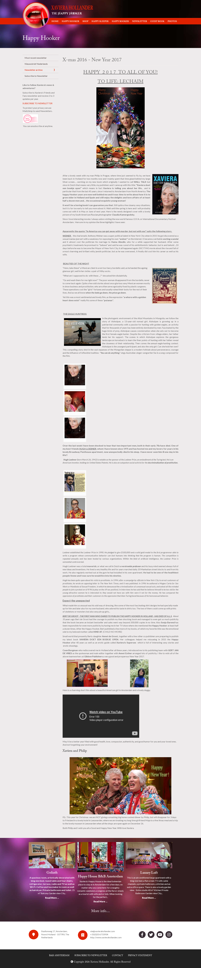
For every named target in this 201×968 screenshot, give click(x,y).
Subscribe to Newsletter (36, 76)
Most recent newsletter (36, 57)
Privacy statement (140, 955)
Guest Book (157, 21)
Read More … (52, 897)
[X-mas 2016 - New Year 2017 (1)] (75, 374)
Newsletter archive (34, 70)
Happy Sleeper (100, 21)
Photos (172, 21)
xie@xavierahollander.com (102, 931)
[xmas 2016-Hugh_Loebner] (75, 481)
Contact (117, 955)
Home (55, 21)
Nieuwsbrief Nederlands (36, 64)
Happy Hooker (70, 21)
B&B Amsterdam (59, 955)
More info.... (100, 911)
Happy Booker (120, 21)
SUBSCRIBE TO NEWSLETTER (37, 103)
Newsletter (139, 21)
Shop (85, 21)
